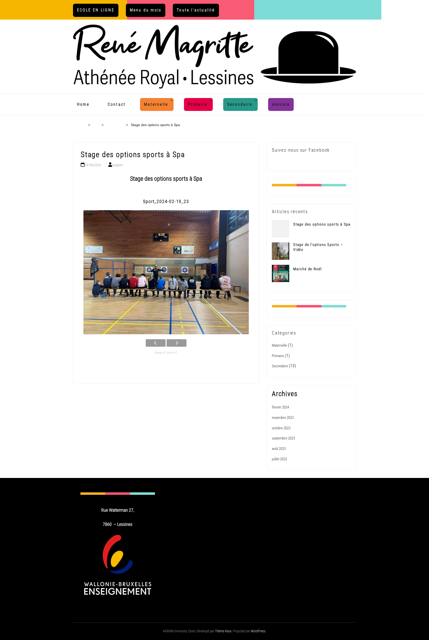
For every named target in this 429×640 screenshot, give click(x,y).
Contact (117, 104)
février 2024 (280, 407)
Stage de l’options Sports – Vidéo (101, 400)
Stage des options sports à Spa (322, 224)
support (117, 165)
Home (83, 104)
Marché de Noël (307, 269)
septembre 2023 (283, 438)
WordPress (258, 631)
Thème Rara (223, 631)
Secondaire (239, 104)
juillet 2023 (279, 459)
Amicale (281, 104)
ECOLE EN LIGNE (95, 10)
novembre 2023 (283, 417)
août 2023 (279, 448)
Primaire (197, 104)
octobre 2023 (281, 428)
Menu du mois (145, 10)
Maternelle (156, 104)
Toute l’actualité (196, 10)
